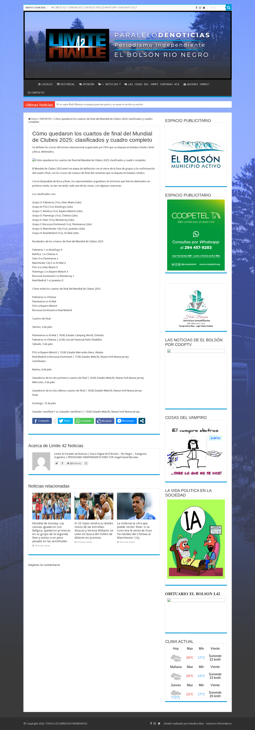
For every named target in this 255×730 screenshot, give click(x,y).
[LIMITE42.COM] (128, 45)
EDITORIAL (68, 84)
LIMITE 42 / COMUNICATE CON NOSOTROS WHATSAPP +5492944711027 (95, 7)
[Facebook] (196, 7)
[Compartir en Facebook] (42, 421)
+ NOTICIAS (110, 84)
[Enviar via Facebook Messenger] (126, 421)
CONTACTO (37, 92)
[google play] (203, 7)
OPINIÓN (88, 84)
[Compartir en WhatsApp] (84, 421)
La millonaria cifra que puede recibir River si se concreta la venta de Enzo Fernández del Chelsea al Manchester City (134, 530)
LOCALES (47, 84)
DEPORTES (46, 118)
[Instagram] (200, 7)
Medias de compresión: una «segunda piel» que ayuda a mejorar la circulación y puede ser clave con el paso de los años (121, 104)
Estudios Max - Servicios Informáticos (210, 723)
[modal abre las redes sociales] (141, 421)
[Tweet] (65, 421)
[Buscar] (229, 8)
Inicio (34, 118)
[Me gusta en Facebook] (105, 421)
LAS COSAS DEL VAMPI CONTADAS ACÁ (153, 84)
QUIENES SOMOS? (198, 84)
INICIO (31, 84)
